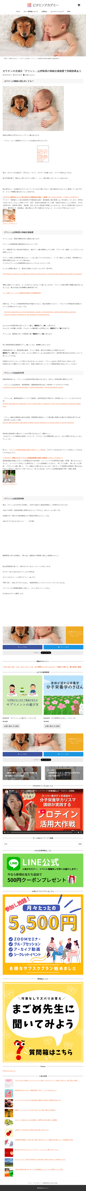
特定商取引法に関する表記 (50, 1183)
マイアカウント (37, 1183)
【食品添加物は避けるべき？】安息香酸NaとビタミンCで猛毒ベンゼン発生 (39, 1169)
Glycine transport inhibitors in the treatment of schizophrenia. (27, 314)
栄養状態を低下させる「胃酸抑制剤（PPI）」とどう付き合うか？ (36, 1090)
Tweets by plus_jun (9, 1071)
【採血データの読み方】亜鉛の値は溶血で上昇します (32, 1130)
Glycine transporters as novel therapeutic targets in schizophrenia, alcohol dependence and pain (40, 312)
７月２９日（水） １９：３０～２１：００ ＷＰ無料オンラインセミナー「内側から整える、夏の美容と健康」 (43, 667)
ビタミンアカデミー (10, 223)
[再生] (5, 832)
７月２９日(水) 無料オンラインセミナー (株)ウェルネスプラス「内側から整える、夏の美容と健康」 (47, 1080)
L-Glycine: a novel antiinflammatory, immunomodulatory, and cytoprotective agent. (33, 387)
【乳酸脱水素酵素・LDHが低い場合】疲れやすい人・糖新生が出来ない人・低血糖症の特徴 (44, 1140)
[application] (43, 811)
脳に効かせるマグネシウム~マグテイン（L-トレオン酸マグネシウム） (37, 1150)
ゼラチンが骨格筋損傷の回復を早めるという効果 (26, 450)
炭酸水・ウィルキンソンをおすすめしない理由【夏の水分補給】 (35, 1110)
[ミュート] (78, 832)
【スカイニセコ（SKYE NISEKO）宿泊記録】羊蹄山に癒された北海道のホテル (40, 1159)
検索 (80, 844)
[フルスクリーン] (81, 832)
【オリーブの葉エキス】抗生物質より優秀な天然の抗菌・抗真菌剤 (36, 1120)
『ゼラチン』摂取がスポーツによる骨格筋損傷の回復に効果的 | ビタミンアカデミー (33, 458)
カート (30, 1183)
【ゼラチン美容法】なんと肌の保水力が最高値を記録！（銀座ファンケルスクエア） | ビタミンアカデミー (41, 197)
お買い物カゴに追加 (11, 726)
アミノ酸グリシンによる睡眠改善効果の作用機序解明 (22, 293)
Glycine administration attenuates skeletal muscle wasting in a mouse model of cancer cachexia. (38, 422)
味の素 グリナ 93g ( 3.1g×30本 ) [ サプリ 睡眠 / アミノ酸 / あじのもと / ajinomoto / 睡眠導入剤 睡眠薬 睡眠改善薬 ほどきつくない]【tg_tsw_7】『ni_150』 (43, 155)
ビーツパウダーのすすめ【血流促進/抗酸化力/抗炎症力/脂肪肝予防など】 (38, 1100)
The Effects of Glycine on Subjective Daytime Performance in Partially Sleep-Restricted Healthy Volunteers (42, 274)
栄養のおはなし (30, 75)
